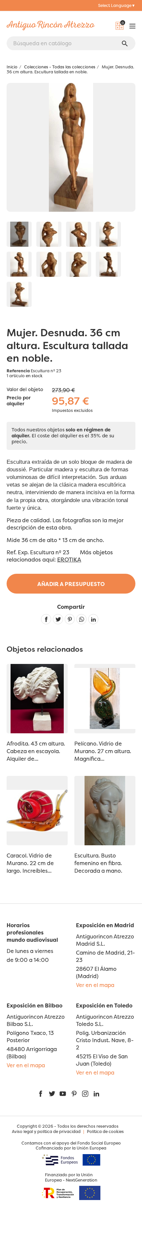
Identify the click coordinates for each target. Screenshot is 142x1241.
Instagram (85, 1093)
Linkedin (93, 619)
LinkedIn (96, 1093)
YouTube (62, 1093)
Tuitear (58, 619)
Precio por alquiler (19, 401)
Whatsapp (81, 619)
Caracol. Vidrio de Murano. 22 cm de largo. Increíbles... (30, 863)
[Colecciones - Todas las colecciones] (48, 234)
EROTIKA (69, 559)
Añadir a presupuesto (71, 584)
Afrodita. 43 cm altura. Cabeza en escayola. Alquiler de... (36, 751)
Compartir (46, 619)
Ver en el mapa (95, 985)
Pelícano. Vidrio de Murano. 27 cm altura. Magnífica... (102, 751)
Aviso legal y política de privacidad (46, 1131)
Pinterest (70, 619)
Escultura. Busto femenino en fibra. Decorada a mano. (98, 863)
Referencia (18, 370)
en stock (34, 375)
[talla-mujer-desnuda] (19, 234)
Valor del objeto (25, 389)
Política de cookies (105, 1131)
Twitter (52, 1093)
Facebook (40, 1093)
